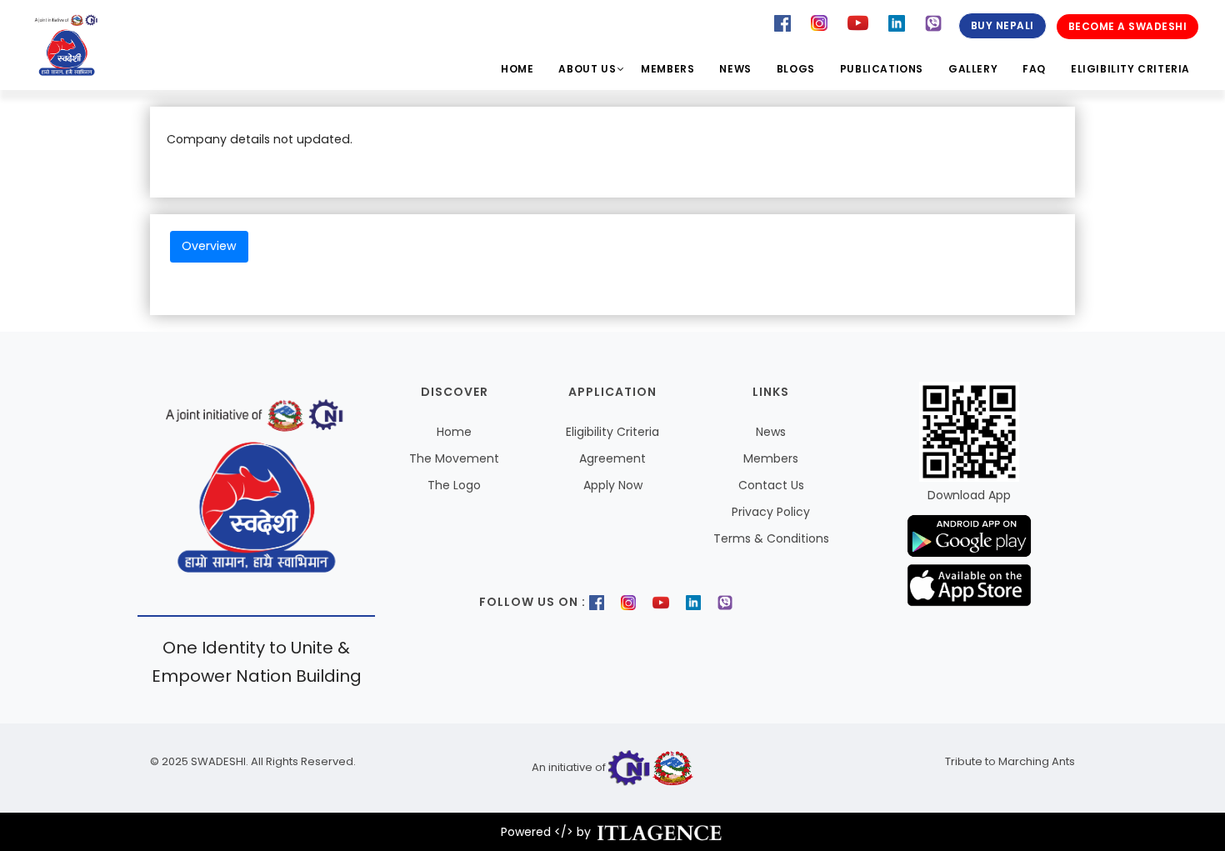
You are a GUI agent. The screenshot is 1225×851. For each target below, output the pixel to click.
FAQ (1034, 69)
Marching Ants (1035, 761)
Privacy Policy (771, 511)
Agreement (612, 458)
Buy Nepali (1002, 25)
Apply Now (612, 485)
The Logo (454, 485)
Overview (209, 246)
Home (517, 69)
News (735, 69)
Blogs (796, 69)
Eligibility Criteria (1130, 69)
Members (667, 69)
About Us (587, 69)
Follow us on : (532, 601)
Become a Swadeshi (1128, 26)
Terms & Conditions (771, 538)
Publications (881, 69)
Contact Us (771, 485)
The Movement (454, 458)
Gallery (973, 69)
